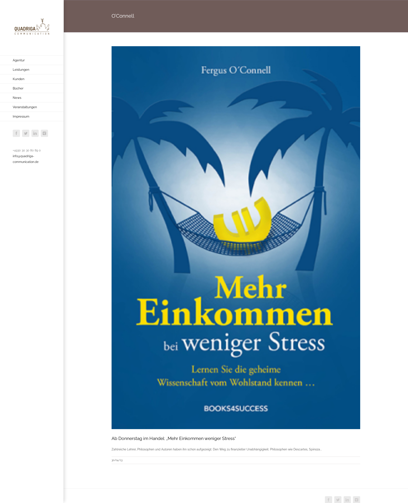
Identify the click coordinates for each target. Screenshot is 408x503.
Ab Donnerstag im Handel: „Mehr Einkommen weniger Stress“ (174, 438)
